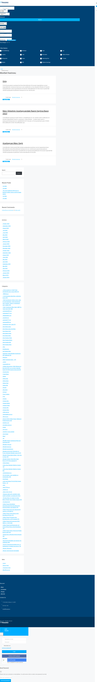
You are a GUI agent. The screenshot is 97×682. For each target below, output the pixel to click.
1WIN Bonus (6, 294)
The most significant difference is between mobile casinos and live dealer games (12, 192)
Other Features (3, 48)
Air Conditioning (5, 50)
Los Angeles (3, 589)
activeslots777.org (7, 313)
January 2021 (6, 273)
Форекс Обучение (7, 548)
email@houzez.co (6, 609)
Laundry (3, 54)
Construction (6, 372)
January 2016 (6, 277)
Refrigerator (4, 58)
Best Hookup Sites (7, 344)
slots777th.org (6, 487)
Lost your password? (6, 648)
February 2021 (6, 270)
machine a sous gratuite (8, 431)
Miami (2, 587)
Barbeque (24, 50)
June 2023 (5, 232)
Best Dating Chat (7, 331)
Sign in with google (11, 660)
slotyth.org (5, 489)
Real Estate (5, 479)
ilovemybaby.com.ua (7, 414)
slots (4, 485)
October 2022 (6, 250)
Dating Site (5, 385)
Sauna (23, 58)
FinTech (5, 392)
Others (5, 33)
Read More (6, 99)
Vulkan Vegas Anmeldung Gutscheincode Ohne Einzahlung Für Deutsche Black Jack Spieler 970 (11, 506)
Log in (4, 563)
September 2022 (7, 252)
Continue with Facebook (14, 656)
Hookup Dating (6, 403)
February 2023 (6, 241)
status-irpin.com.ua (7, 492)
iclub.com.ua (6, 412)
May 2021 (5, 266)
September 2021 (7, 264)
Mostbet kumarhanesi (8, 449)
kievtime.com (6, 422)
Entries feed (6, 565)
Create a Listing (11, 40)
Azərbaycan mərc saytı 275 (9, 324)
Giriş (5, 81)
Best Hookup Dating (7, 340)
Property (6, 21)
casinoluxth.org (6, 364)
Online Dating (6, 463)
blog (4, 346)
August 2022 (6, 255)
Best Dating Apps (7, 326)
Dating (4, 376)
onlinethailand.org (7, 473)
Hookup (4, 398)
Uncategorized (6, 502)
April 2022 (5, 261)
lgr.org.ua (5, 429)
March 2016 (6, 275)
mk (3, 438)
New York (3, 593)
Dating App (5, 378)
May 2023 (5, 235)
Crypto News (6, 374)
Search (3, 170)
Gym (63, 50)
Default (4, 387)
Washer (3, 62)
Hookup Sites (6, 410)
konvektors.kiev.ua (7, 425)
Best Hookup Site (7, 342)
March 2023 (6, 239)
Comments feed (6, 567)
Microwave (44, 54)
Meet (4, 436)
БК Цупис (5, 538)
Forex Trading (6, 394)
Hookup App (6, 401)
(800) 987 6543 (3, 40)
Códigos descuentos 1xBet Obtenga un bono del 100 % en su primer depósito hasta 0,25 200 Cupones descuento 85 (12, 368)
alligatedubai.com (7, 315)
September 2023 (7, 226)
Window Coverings (46, 62)
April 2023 (5, 237)
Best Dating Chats (7, 333)
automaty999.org (7, 322)
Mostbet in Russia (7, 444)
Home (5, 9)
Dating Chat (5, 383)
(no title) (5, 186)
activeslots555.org (7, 311)
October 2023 (6, 223)
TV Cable (64, 58)
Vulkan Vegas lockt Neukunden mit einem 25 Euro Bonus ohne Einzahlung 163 (12, 527)
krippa (4, 427)
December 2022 (6, 246)
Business (5, 357)
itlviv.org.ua (5, 416)
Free (4, 396)
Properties (6, 15)
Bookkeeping (6, 349)
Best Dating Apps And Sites (9, 329)
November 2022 (6, 248)
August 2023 (6, 228)
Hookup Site (6, 407)
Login (14, 651)
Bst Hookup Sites (7, 351)
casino (4, 362)
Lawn (23, 54)
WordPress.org (6, 570)
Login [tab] (6, 629)
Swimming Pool (45, 58)
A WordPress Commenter (7, 210)
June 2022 (5, 257)
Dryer (43, 50)
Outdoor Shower (65, 54)
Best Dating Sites (7, 335)
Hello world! (17, 210)
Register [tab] (7, 630)
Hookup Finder (6, 405)
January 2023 (6, 244)
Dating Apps (6, 380)
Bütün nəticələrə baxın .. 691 (9, 359)
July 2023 (5, 230)
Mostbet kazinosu (16, 97)
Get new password (5, 680)
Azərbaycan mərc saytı (13, 143)
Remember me (7, 645)
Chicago (2, 591)
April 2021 (5, 268)
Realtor (5, 27)
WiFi (23, 62)
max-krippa (5, 434)
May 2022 (5, 259)
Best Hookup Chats (7, 338)
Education (5, 389)
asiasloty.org (6, 317)
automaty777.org (7, 320)
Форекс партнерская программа (11, 550)
